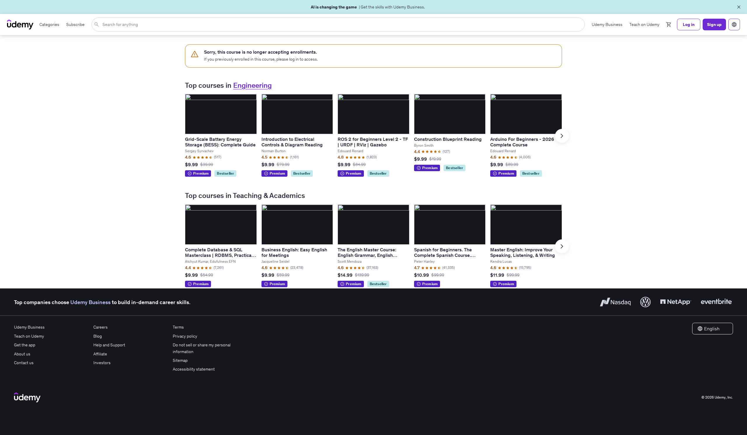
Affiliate (100, 354)
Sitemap (180, 360)
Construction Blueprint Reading (448, 139)
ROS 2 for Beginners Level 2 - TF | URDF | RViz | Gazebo (373, 142)
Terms (178, 327)
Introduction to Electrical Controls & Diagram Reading (292, 142)
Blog (97, 336)
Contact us (24, 362)
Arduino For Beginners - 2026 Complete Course (522, 142)
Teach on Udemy (29, 336)
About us (22, 354)
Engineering (252, 85)
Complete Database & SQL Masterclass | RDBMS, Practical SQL (219, 255)
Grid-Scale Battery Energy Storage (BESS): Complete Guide (220, 142)
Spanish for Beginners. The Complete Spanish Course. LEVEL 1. (443, 255)
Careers (100, 327)
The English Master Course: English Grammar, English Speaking (367, 255)
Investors (102, 362)
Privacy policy (185, 336)
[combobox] (339, 24)
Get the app (24, 345)
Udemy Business (90, 302)
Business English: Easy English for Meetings (294, 252)
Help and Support (109, 345)
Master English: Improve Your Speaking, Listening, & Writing (522, 252)
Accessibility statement (194, 369)
